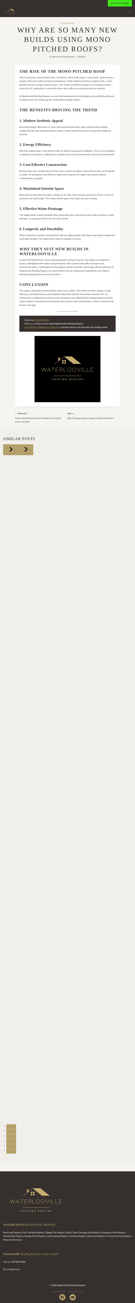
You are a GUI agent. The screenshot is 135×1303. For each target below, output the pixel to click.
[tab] (11, 1126)
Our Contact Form (11, 1269)
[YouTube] (73, 1297)
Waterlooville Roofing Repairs (63, 57)
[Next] (25, 449)
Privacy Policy (58, 1292)
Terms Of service (75, 1292)
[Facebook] (62, 1297)
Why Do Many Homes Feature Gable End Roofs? (91, 416)
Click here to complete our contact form (42, 327)
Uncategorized (67, 23)
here (32, 324)
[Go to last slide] (10, 449)
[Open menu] (129, 12)
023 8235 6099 (120, 3)
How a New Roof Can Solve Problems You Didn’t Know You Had (38, 418)
